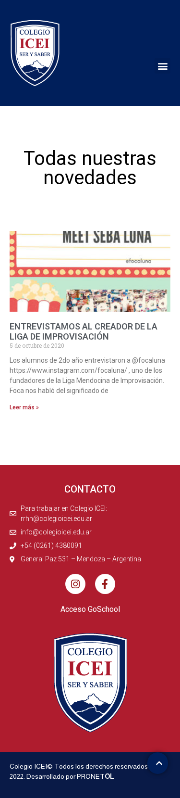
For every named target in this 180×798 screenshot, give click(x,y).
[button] (162, 66)
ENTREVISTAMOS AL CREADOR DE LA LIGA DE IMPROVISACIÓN (83, 331)
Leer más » (24, 407)
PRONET (95, 776)
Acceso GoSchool (90, 609)
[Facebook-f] (105, 584)
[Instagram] (75, 584)
